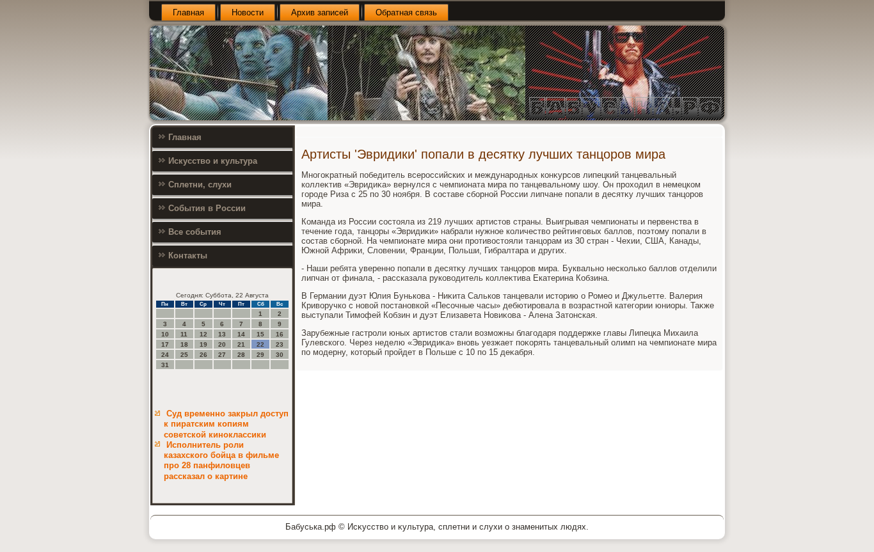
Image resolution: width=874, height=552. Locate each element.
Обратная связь (406, 12)
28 (241, 354)
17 (165, 344)
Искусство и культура (212, 161)
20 (222, 344)
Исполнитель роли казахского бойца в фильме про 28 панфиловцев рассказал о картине (221, 460)
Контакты (187, 255)
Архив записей (319, 12)
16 (279, 334)
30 (279, 354)
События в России (207, 208)
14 (241, 334)
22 (260, 344)
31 (165, 364)
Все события (194, 232)
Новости (248, 12)
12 (203, 334)
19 (203, 344)
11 (183, 334)
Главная (188, 12)
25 (184, 354)
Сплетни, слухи (200, 184)
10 (165, 334)
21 (241, 344)
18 (184, 344)
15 (260, 334)
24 (165, 354)
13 (222, 334)
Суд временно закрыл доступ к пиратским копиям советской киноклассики (226, 424)
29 (260, 354)
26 (203, 354)
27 (222, 354)
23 (279, 344)
